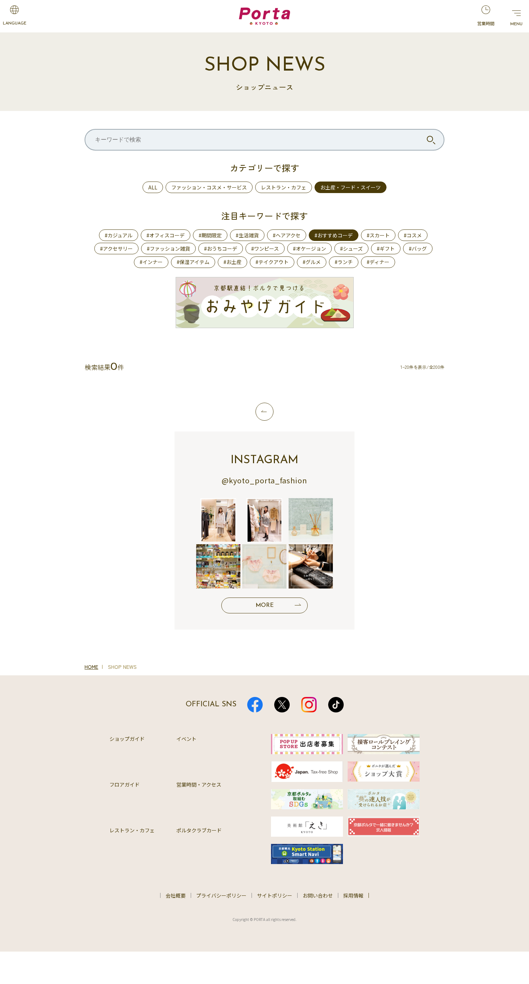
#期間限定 (210, 235)
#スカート (378, 235)
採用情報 (353, 895)
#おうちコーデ (220, 248)
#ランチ (344, 261)
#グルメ (312, 261)
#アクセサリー (116, 248)
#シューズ (351, 248)
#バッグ (418, 248)
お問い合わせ (318, 895)
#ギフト (386, 248)
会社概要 (176, 895)
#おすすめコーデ (334, 235)
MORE (265, 605)
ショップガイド (127, 738)
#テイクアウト (272, 261)
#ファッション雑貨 (168, 248)
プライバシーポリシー (221, 895)
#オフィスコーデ (165, 235)
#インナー (151, 261)
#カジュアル (118, 235)
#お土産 (232, 261)
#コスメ (413, 235)
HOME (91, 666)
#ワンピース (265, 248)
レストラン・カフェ (283, 187)
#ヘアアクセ (286, 235)
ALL (152, 187)
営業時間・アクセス (198, 784)
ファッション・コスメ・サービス (209, 187)
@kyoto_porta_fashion (264, 480)
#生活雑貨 (247, 235)
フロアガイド (124, 784)
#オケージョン (309, 248)
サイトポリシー (274, 895)
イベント (186, 738)
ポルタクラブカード (199, 830)
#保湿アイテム (193, 261)
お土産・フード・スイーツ (350, 187)
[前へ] (264, 412)
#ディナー (378, 261)
